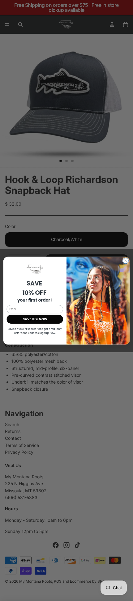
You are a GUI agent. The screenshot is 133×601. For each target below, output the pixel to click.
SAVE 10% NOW (35, 319)
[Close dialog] (125, 260)
